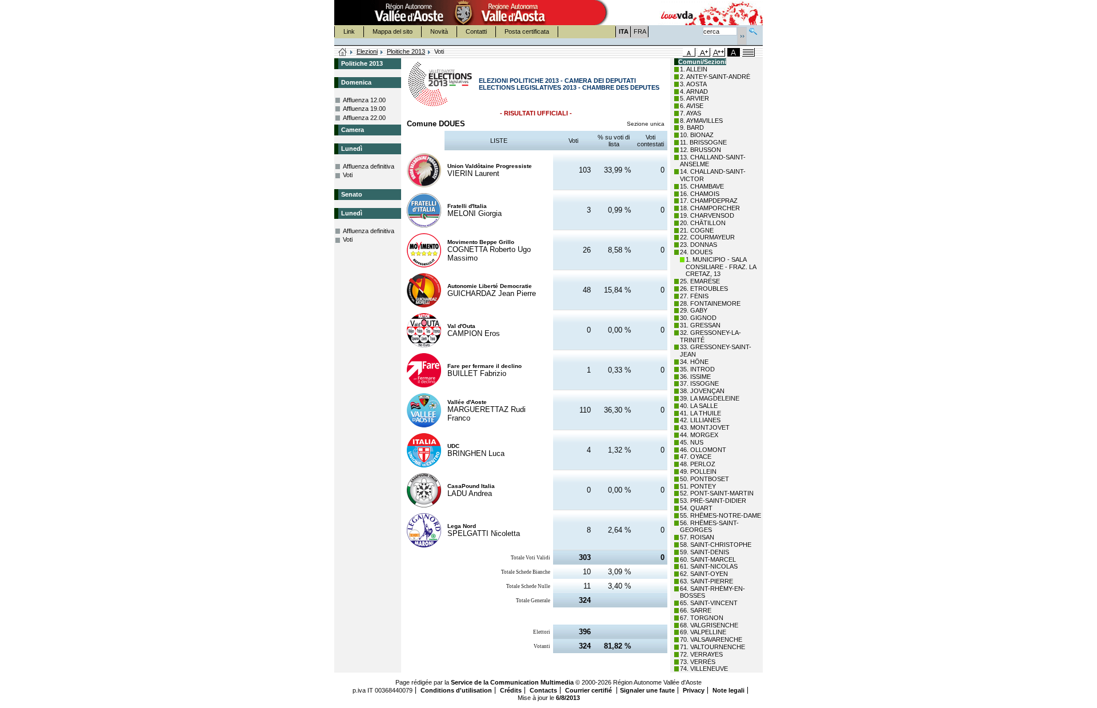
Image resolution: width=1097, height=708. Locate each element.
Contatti (476, 31)
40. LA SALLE (699, 405)
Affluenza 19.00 (364, 108)
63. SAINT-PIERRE (706, 581)
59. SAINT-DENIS (704, 552)
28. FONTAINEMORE (710, 303)
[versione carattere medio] (689, 52)
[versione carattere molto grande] (718, 52)
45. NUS (691, 442)
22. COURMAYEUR (707, 237)
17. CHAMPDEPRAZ (709, 200)
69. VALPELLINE (703, 632)
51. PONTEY (698, 486)
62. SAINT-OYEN (704, 573)
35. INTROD (697, 369)
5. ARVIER (694, 98)
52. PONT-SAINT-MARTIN (717, 493)
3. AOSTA (693, 84)
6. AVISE (691, 105)
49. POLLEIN (698, 471)
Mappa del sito (393, 31)
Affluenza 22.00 (364, 117)
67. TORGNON (701, 617)
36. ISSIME (695, 376)
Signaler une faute (647, 690)
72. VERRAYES (701, 654)
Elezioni (367, 51)
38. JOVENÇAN (702, 390)
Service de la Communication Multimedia (512, 682)
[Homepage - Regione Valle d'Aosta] (463, 12)
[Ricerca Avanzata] (753, 30)
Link (349, 31)
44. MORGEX (699, 434)
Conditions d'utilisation (456, 690)
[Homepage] (342, 52)
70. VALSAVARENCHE (711, 639)
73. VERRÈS (697, 661)
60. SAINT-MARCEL (708, 559)
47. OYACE (695, 456)
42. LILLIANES (700, 420)
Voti (348, 174)
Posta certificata (527, 31)
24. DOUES (696, 252)
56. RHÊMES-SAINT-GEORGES (709, 526)
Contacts (543, 690)
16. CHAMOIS (699, 193)
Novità (439, 31)
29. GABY (693, 310)
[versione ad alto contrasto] (733, 52)
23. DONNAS (698, 244)
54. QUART (696, 508)
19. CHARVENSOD (707, 215)
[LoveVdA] (677, 12)
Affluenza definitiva (368, 166)
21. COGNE (697, 230)
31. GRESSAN (700, 325)
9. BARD (692, 127)
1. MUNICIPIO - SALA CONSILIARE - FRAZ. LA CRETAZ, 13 (721, 267)
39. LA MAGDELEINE (709, 398)
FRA (640, 31)
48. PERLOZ (697, 464)
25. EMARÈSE (700, 281)
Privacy (693, 690)
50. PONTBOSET (704, 478)
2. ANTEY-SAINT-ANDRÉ (715, 76)
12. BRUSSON (700, 149)
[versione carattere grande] (704, 52)
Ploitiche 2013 (406, 51)
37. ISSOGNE (699, 383)
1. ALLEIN (693, 69)
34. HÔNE (694, 361)
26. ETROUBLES (704, 288)
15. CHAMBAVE (702, 186)
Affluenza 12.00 (364, 100)
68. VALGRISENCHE (709, 625)
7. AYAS (690, 113)
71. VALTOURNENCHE (712, 646)
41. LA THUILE (700, 413)
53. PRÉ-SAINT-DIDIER (713, 500)
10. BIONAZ (697, 134)
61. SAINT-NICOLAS (709, 566)
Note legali (728, 690)
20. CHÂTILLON (703, 222)
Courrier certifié (589, 690)
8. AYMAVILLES (701, 120)
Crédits (511, 690)
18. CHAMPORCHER (710, 208)
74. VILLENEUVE (704, 668)
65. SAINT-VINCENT (709, 602)
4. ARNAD (694, 91)
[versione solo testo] (748, 52)
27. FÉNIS (694, 296)
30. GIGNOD (698, 317)
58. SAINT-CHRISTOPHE (715, 544)
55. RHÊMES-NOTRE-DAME (720, 515)
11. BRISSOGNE (703, 142)
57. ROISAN (697, 537)
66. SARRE (695, 610)
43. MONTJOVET (705, 427)
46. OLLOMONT (703, 449)
